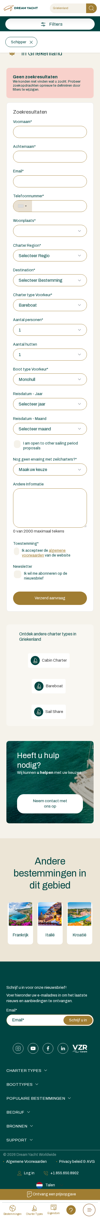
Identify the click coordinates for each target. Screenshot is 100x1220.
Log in (29, 1173)
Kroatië (79, 935)
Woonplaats (24, 221)
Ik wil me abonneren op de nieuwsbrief (45, 576)
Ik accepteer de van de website (46, 553)
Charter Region (27, 246)
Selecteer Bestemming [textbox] (40, 280)
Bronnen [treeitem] (16, 1126)
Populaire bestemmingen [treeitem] (35, 1098)
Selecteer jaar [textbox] (32, 404)
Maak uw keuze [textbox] (33, 469)
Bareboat (54, 686)
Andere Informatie (28, 484)
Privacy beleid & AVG (77, 1162)
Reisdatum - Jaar (27, 394)
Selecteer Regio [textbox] (34, 255)
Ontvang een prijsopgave (54, 1194)
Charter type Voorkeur (32, 295)
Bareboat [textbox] (28, 305)
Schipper (18, 42)
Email (18, 171)
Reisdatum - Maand (29, 419)
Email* (11, 1010)
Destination (24, 270)
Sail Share (54, 711)
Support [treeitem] (16, 1140)
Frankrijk (21, 935)
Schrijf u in (78, 1020)
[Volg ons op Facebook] (48, 1048)
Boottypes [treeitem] (19, 1084)
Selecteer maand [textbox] (35, 429)
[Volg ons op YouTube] (33, 1048)
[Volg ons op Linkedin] (63, 1048)
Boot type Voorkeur (30, 369)
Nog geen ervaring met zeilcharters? (45, 459)
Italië (50, 935)
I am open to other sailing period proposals (50, 445)
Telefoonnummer (28, 196)
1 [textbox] (20, 330)
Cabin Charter (54, 660)
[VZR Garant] (80, 1048)
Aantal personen (28, 320)
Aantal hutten (25, 344)
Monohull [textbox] (27, 379)
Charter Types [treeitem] (23, 1070)
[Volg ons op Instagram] (18, 1048)
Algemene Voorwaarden (26, 1162)
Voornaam (22, 122)
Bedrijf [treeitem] (15, 1112)
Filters (55, 24)
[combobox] (22, 206)
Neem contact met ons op (50, 803)
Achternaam (24, 147)
